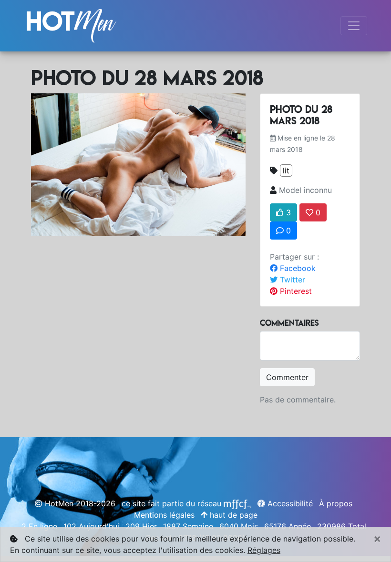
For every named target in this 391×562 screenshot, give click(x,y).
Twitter (291, 279)
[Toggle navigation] (353, 25)
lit (286, 170)
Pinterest (295, 291)
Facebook (297, 268)
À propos (335, 503)
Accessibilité (289, 503)
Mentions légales (164, 515)
